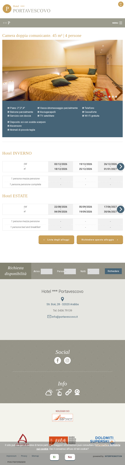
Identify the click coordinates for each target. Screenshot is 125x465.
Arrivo (36, 271)
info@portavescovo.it (64, 316)
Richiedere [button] (113, 271)
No (70, 457)
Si (54, 457)
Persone (59, 271)
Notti (82, 271)
